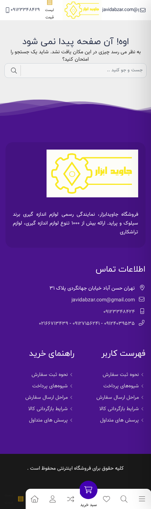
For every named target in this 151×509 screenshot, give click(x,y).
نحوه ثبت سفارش (121, 375)
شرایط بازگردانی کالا (119, 409)
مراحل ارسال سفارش (117, 398)
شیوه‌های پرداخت (121, 386)
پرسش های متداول (119, 420)
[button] (53, 499)
